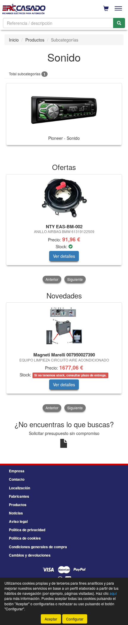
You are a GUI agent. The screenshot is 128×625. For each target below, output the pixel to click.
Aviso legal (18, 521)
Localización (19, 488)
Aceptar (51, 618)
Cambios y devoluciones (30, 555)
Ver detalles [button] (64, 256)
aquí (113, 593)
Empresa (16, 471)
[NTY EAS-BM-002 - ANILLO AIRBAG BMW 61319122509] (64, 198)
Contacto (16, 479)
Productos (34, 40)
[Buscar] (119, 23)
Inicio (14, 40)
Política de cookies (25, 538)
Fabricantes (19, 496)
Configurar (74, 618)
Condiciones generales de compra (38, 546)
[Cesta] (106, 8)
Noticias (16, 513)
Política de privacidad (27, 529)
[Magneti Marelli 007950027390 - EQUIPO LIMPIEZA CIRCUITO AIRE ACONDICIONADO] (64, 326)
